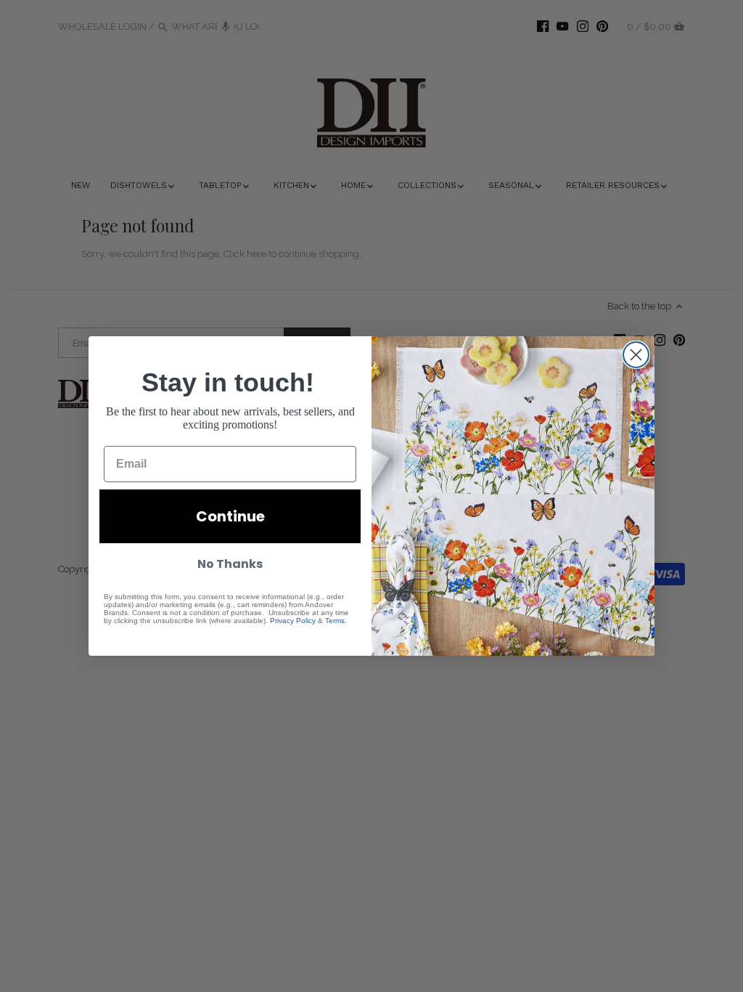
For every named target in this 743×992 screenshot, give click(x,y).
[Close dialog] (636, 354)
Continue (230, 516)
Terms (335, 621)
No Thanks (230, 564)
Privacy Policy (293, 621)
